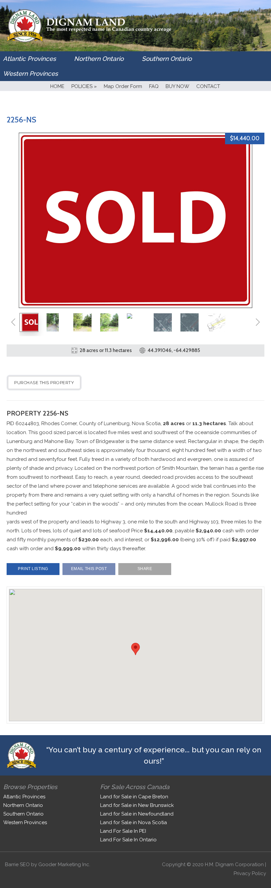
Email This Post (89, 568)
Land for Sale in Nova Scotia (133, 822)
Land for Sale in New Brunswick (137, 805)
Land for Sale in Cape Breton (134, 797)
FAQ (154, 86)
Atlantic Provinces (29, 58)
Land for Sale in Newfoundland (137, 814)
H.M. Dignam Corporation (234, 864)
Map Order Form (123, 86)
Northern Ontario (99, 58)
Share (144, 568)
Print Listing (33, 568)
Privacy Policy (250, 873)
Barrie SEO (17, 864)
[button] (135, 649)
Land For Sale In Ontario (128, 840)
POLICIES (84, 86)
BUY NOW (177, 86)
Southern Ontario (167, 58)
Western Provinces (30, 73)
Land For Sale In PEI (123, 831)
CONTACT (208, 86)
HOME (57, 86)
